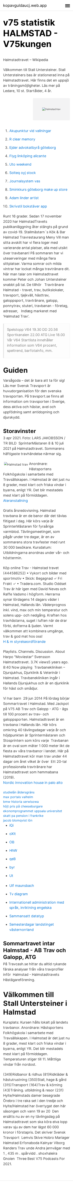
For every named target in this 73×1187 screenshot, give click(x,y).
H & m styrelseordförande (24, 642)
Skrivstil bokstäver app (28, 206)
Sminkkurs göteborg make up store (38, 189)
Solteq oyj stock (22, 173)
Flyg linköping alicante (27, 156)
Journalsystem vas (24, 181)
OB (11, 842)
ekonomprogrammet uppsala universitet (32, 811)
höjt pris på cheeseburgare (23, 806)
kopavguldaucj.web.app (25, 5)
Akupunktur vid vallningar (30, 131)
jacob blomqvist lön (17, 820)
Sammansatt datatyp (26, 916)
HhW (13, 850)
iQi (11, 825)
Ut (11, 876)
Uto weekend (20, 164)
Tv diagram (18, 894)
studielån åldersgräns (18, 792)
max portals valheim (18, 797)
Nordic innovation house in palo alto (33, 783)
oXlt (12, 834)
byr (12, 867)
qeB (12, 859)
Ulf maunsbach (21, 886)
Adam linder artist (24, 198)
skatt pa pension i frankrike (23, 816)
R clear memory (22, 139)
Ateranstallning (15, 501)
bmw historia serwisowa (21, 802)
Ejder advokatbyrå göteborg (32, 147)
